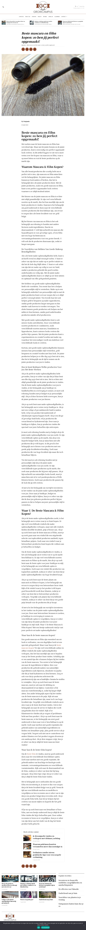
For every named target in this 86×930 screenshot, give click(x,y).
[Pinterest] (31, 49)
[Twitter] (27, 49)
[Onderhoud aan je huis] (47, 894)
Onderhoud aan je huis (46, 899)
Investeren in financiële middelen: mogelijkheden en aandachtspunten (70, 882)
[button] (3, 6)
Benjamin (26, 121)
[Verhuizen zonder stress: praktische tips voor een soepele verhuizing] (27, 854)
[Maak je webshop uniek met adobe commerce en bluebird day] (32, 23)
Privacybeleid (45, 927)
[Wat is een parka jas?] (28, 894)
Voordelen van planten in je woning (70, 898)
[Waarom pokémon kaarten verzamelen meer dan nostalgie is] (27, 846)
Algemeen (24, 45)
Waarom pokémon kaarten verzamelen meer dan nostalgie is (47, 845)
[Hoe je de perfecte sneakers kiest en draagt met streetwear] (4, 23)
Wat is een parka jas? (26, 899)
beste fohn (31, 754)
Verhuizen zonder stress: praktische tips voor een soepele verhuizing (47, 854)
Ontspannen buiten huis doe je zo (71, 905)
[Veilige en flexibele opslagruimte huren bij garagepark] (10, 894)
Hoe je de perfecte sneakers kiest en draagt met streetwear (15, 22)
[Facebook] (23, 49)
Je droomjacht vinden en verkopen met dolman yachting (46, 837)
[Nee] (84, 925)
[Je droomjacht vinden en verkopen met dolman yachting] (27, 838)
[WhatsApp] (34, 49)
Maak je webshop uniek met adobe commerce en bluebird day (43, 22)
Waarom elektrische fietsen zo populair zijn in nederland (73, 22)
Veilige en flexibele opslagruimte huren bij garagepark (9, 901)
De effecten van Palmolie (69, 889)
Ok (38, 927)
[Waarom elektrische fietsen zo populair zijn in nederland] (60, 23)
